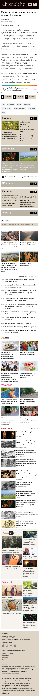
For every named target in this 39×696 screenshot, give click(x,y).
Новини (4, 659)
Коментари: (10, 177)
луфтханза (10, 104)
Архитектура (20, 456)
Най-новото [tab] (23, 276)
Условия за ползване (7, 653)
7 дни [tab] (31, 428)
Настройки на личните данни (10, 673)
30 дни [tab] (36, 428)
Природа (19, 516)
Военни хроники (21, 447)
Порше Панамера (19, 108)
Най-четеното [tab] (33, 276)
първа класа (31, 108)
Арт (17, 509)
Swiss (3, 112)
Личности (19, 436)
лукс (3, 104)
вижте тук (24, 671)
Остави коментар (30, 177)
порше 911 (27, 104)
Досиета (19, 468)
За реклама (5, 657)
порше (19, 104)
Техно (18, 497)
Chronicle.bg (5, 19)
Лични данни (5, 655)
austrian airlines (7, 108)
